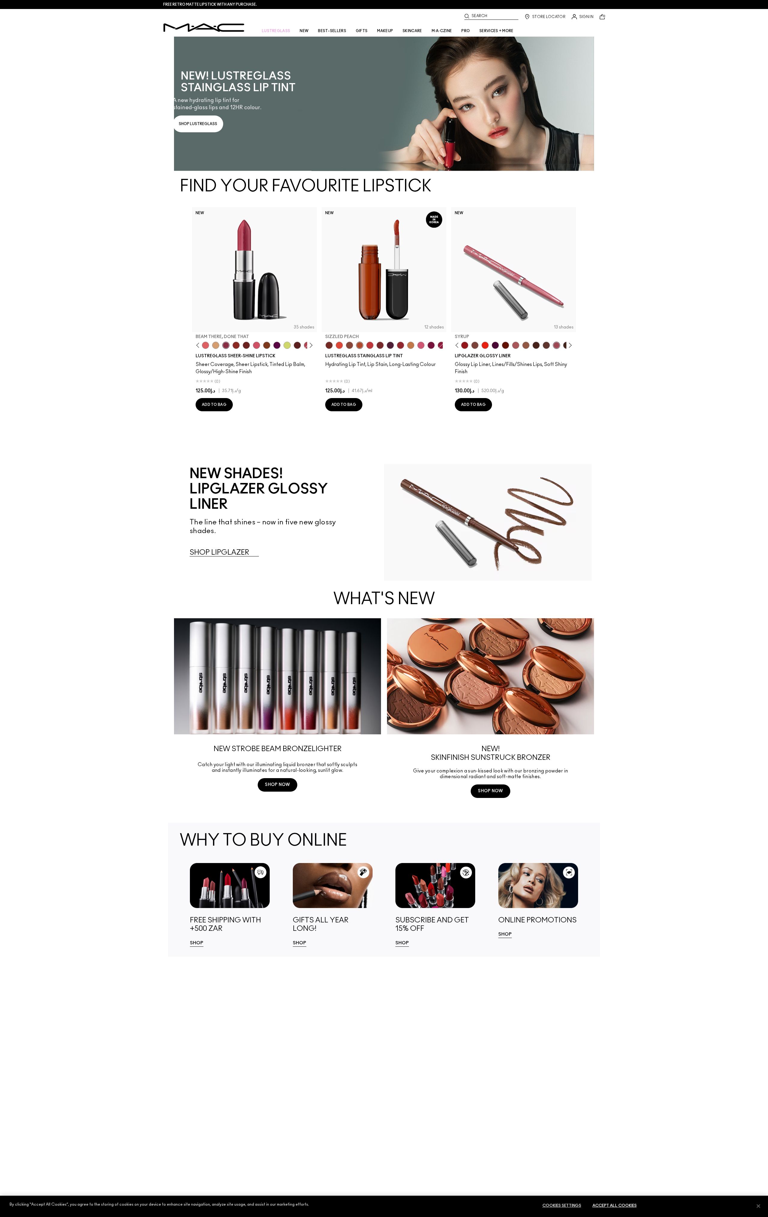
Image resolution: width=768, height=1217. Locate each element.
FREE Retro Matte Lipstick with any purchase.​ (210, 4)
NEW (304, 31)
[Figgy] (277, 345)
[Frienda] (256, 345)
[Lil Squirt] (287, 345)
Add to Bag (214, 404)
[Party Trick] (216, 345)
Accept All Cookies (614, 1206)
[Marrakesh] (505, 345)
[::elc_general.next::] (310, 345)
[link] (384, 104)
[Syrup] (556, 345)
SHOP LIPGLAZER (219, 552)
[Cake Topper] (329, 345)
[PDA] (246, 345)
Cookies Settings (561, 1206)
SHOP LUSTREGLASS (198, 124)
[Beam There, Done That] (226, 345)
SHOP (196, 943)
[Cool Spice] (526, 345)
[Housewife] (297, 345)
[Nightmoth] (495, 345)
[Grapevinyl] (390, 345)
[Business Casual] (380, 345)
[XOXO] (400, 345)
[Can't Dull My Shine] (267, 345)
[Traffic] (339, 345)
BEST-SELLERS (332, 31)
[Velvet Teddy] (516, 345)
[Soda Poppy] (431, 345)
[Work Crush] (236, 345)
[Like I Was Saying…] (205, 345)
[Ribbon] (465, 345)
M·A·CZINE (442, 31)
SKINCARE (412, 31)
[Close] (758, 1206)
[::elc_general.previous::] (199, 345)
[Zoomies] (441, 345)
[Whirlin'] (475, 345)
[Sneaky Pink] (421, 345)
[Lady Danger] (485, 345)
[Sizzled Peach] (360, 345)
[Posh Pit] (349, 345)
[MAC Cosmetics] (203, 27)
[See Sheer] (370, 345)
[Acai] (536, 345)
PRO (465, 31)
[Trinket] (411, 345)
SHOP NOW (277, 785)
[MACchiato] (546, 345)
